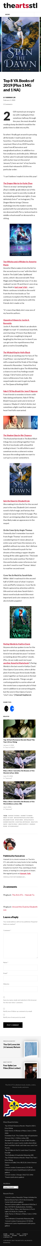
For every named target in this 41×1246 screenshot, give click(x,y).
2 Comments (7, 104)
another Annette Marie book (16, 663)
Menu (7, 14)
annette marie (27, 815)
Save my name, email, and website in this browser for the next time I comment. (20, 1001)
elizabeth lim (9, 820)
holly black (29, 820)
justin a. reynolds (23, 822)
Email (5, 973)
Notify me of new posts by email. (14, 1017)
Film (18, 1234)
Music (12, 1234)
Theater (6, 1235)
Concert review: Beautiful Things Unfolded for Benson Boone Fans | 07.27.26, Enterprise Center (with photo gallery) (21, 1199)
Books (14, 1235)
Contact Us (7, 1237)
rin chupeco (24, 824)
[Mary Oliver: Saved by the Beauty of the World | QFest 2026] (19, 759)
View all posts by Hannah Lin (14, 877)
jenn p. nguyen (9, 822)
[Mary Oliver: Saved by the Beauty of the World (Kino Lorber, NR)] (19, 790)
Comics (25, 1234)
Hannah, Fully (25, 873)
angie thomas (14, 815)
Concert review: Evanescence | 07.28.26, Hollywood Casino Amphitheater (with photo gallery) (20, 1169)
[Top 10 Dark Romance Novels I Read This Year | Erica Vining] (19, 729)
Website (6, 984)
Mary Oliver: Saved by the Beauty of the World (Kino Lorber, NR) (19, 802)
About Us (22, 1235)
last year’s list (21, 287)
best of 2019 (8, 817)
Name (5, 962)
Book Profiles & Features (24, 817)
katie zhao (13, 824)
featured (19, 820)
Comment (7, 930)
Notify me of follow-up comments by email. (17, 1011)
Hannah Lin (10, 97)
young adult (14, 826)
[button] (20, 240)
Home (5, 1234)
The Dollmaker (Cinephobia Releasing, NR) (19, 1155)
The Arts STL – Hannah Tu (23, 895)
